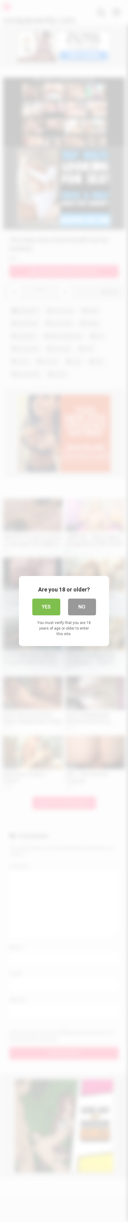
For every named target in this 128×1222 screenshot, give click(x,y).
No (81, 607)
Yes (46, 607)
